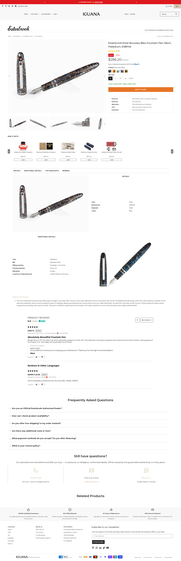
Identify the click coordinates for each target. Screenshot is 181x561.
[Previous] (9, 76)
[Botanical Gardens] (126, 71)
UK (9, 535)
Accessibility (68, 541)
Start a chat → (146, 478)
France (10, 543)
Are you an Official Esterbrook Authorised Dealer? (37, 408)
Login (170, 6)
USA (9, 532)
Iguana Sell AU (36, 557)
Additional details (33, 171)
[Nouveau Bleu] (122, 71)
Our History (39, 532)
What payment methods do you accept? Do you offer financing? (44, 438)
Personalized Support (43, 538)
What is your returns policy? (26, 446)
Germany (11, 541)
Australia (10, 538)
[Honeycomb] (114, 71)
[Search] (176, 14)
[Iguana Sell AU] (91, 14)
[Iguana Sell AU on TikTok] (12, 6)
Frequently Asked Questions (73, 529)
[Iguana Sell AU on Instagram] (6, 6)
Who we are (40, 529)
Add (23, 160)
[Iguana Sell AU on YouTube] (15, 6)
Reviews (66, 171)
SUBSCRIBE (98, 542)
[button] (27, 14)
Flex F (131, 78)
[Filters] (137, 320)
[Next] (104, 76)
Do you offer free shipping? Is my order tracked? (36, 423)
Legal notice (137, 557)
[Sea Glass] (118, 71)
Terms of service (148, 557)
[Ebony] (109, 71)
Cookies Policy (168, 557)
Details (17, 171)
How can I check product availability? (30, 416)
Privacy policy (157, 557)
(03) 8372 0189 (23, 6)
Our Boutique (40, 535)
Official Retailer (69, 535)
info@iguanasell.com (91, 482)
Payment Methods (70, 538)
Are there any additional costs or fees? (31, 431)
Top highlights (52, 171)
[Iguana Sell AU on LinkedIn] (9, 6)
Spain (10, 529)
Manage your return (70, 532)
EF (120, 78)
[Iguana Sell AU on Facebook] (2, 6)
